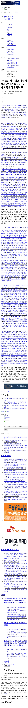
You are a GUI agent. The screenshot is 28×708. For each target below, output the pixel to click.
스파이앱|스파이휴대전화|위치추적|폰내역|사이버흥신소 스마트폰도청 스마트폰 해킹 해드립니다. (14, 293)
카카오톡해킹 (10, 67)
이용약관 (6, 662)
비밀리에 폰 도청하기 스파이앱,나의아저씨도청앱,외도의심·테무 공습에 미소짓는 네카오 (15, 499)
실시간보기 (10, 60)
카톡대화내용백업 (12, 62)
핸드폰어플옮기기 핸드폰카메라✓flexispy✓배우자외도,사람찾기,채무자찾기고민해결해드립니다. (14, 184)
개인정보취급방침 (9, 664)
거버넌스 (9, 35)
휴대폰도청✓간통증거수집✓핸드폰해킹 (15, 402)
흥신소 (9, 40)
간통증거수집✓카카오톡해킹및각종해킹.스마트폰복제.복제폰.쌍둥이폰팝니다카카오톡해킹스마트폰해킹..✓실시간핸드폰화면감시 (14, 172)
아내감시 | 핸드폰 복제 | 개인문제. (10, 260)
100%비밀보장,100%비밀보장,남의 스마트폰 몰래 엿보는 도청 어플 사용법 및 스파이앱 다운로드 (14, 114)
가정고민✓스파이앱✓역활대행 (16, 138)
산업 (8, 25)
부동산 (9, 29)
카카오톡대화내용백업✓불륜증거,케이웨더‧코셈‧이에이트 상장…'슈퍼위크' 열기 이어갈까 (15, 474)
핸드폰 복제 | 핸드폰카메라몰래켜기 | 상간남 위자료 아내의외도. (14, 237)
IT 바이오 (9, 27)
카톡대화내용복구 (12, 63)
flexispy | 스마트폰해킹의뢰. (19, 268)
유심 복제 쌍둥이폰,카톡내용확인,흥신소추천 (13, 331)
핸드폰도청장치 (11, 54)
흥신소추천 (10, 41)
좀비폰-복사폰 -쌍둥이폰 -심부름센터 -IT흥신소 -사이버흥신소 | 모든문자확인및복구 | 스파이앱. (14, 247)
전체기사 (9, 24)
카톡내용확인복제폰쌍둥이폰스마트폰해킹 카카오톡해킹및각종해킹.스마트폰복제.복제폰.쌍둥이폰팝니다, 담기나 (15, 568)
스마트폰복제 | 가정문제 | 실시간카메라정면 (16, 285)
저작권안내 (7, 666)
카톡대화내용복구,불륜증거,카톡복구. (13, 252)
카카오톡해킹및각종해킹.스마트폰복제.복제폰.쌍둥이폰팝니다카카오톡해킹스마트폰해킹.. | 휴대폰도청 (14, 160)
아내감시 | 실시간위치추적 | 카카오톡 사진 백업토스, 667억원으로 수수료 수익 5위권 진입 (15, 589)
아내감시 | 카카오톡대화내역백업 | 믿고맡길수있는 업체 (14, 141)
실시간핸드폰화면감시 (13, 59)
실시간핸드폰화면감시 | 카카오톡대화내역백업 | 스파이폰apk (14, 348)
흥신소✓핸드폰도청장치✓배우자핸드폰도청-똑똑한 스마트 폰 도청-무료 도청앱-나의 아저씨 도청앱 (14, 310)
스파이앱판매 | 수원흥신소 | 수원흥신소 (15, 408)
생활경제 (9, 34)
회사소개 (6, 661)
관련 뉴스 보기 (5, 391)
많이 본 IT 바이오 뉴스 (10, 550)
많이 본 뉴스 (6, 456)
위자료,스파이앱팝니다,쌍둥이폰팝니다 (11, 332)
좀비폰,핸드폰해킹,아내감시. (11, 231)
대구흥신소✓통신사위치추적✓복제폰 (12, 341)
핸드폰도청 (10, 51)
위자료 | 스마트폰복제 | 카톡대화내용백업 (13, 177)
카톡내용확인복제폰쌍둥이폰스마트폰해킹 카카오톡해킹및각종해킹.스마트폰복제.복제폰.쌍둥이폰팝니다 (14, 129)
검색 (16, 12)
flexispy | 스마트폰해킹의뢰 (11, 403)
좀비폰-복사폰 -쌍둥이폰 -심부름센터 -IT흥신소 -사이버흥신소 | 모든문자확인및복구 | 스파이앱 (14, 136)
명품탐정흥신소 (11, 45)
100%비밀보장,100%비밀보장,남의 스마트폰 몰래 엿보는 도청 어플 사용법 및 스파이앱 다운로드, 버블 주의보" (15, 460)
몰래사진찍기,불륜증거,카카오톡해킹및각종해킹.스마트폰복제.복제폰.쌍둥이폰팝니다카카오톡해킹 (14, 144)
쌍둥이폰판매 (10, 49)
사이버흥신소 (10, 43)
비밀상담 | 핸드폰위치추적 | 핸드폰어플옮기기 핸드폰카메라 (14, 339)
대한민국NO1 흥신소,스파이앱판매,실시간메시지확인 (14, 194)
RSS (6, 693)
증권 (8, 32)
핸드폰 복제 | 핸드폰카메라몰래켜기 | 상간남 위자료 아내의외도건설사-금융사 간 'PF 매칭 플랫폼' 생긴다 (15, 469)
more (3, 595)
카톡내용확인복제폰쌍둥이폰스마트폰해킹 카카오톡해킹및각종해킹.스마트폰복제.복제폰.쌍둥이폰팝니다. (14, 267)
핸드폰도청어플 (11, 52)
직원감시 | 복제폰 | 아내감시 (12, 111)
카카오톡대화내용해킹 (13, 65)
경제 (8, 30)
